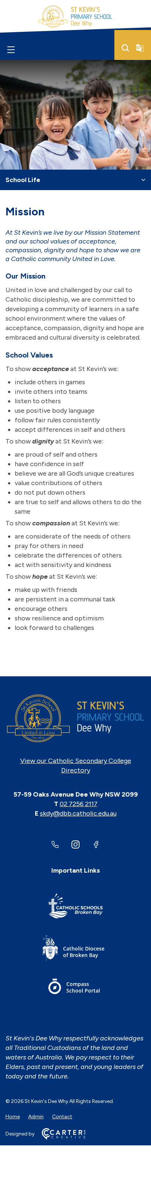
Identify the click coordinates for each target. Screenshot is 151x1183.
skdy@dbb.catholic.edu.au (78, 813)
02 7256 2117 (78, 804)
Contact (62, 1117)
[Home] (75, 718)
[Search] (125, 48)
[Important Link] (75, 907)
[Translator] (140, 48)
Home (12, 1117)
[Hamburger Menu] (11, 49)
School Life (22, 180)
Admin (36, 1117)
